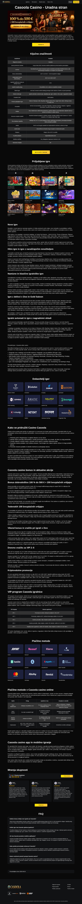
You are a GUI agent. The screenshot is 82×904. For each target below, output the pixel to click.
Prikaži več (41, 805)
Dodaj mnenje (67, 776)
